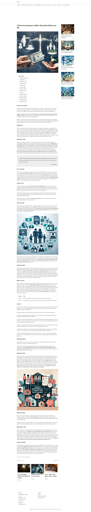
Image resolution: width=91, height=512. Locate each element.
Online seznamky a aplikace (27, 4)
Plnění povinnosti (23, 97)
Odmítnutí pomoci (23, 94)
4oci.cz (18, 1)
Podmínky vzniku (23, 81)
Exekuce (21, 92)
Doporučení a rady (23, 99)
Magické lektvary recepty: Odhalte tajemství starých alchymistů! (66, 36)
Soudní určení (22, 85)
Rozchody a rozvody (47, 4)
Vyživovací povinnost (24, 77)
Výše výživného (23, 83)
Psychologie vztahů (39, 4)
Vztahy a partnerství (66, 4)
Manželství (19, 4)
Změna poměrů (23, 87)
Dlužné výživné (23, 90)
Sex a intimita (54, 4)
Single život (59, 4)
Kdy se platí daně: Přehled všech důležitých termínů (24, 476)
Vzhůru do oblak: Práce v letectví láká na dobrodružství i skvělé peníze (67, 67)
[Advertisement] (45, 12)
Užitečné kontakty (23, 101)
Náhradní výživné (23, 96)
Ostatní (34, 4)
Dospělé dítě (22, 79)
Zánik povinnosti (23, 88)
